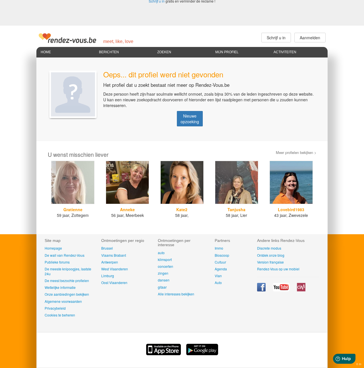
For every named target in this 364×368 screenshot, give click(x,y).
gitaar (162, 287)
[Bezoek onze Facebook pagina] (261, 289)
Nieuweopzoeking (190, 118)
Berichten (109, 52)
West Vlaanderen (114, 268)
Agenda (221, 268)
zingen (163, 273)
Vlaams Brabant (113, 255)
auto (161, 252)
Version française (270, 262)
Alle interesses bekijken (176, 293)
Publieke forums (57, 262)
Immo (219, 248)
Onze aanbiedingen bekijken (67, 294)
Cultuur (220, 262)
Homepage (53, 248)
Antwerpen (109, 262)
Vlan (218, 275)
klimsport (165, 259)
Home (46, 52)
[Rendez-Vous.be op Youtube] (281, 289)
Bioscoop (222, 255)
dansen (163, 279)
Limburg (107, 275)
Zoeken (164, 52)
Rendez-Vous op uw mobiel (278, 268)
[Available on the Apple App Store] (164, 353)
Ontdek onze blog (270, 255)
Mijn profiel (227, 52)
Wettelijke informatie (60, 287)
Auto (218, 282)
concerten (165, 266)
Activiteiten (285, 52)
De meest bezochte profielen (67, 280)
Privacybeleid (55, 308)
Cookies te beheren (60, 315)
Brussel (107, 248)
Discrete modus (269, 248)
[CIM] (301, 289)
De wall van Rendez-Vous (64, 255)
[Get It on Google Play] (202, 353)
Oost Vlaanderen (114, 282)
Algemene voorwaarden (63, 301)
